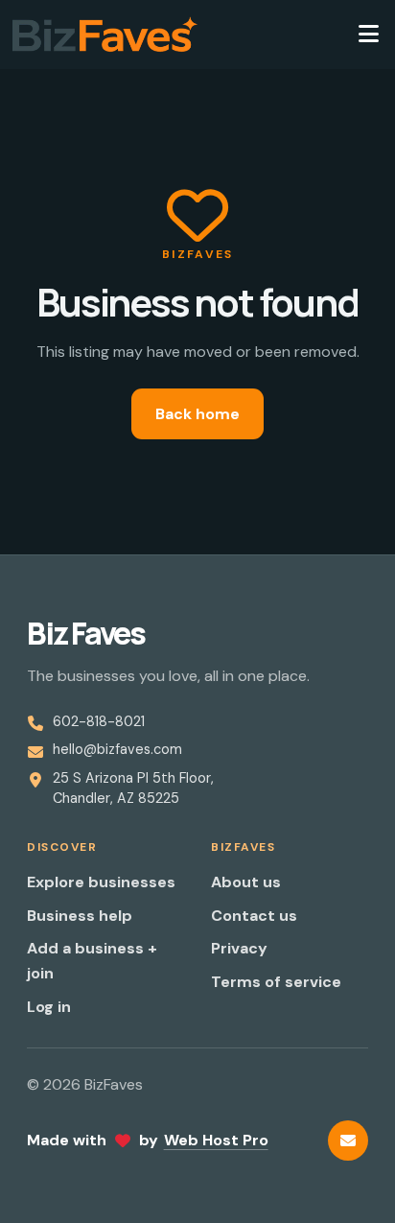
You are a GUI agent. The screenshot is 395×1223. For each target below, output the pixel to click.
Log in (49, 1007)
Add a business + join (92, 960)
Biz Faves (86, 633)
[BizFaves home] (105, 34)
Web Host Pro (216, 1140)
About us (246, 882)
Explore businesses (101, 882)
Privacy (239, 948)
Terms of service (276, 982)
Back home (197, 414)
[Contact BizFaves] (348, 1140)
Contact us (254, 915)
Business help (79, 915)
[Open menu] (368, 34)
